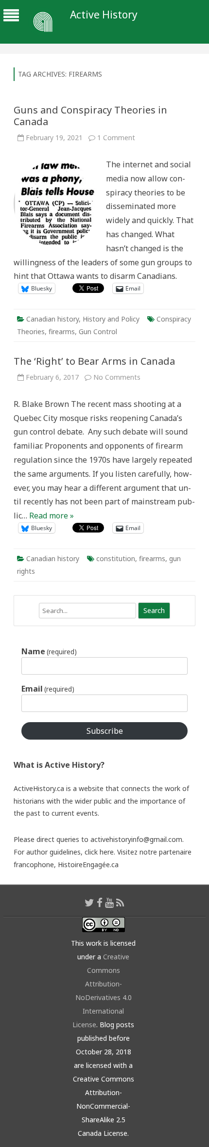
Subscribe (105, 731)
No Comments (116, 377)
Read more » (51, 515)
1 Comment (116, 137)
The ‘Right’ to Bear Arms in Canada (94, 361)
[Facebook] (100, 902)
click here (99, 851)
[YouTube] (109, 902)
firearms (62, 331)
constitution (115, 558)
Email (47, 689)
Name (49, 651)
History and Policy (111, 318)
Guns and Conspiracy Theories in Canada (90, 115)
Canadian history (52, 318)
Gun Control (98, 331)
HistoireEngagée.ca (88, 864)
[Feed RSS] (120, 902)
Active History (104, 14)
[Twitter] (89, 902)
